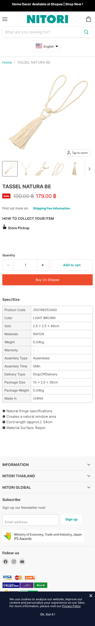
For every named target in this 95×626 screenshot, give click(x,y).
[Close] (91, 595)
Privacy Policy (71, 606)
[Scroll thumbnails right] (88, 168)
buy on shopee (47, 280)
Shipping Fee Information (51, 208)
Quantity (8, 255)
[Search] (86, 32)
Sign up (71, 519)
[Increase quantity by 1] (43, 265)
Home (7, 62)
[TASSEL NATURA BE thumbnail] (10, 168)
